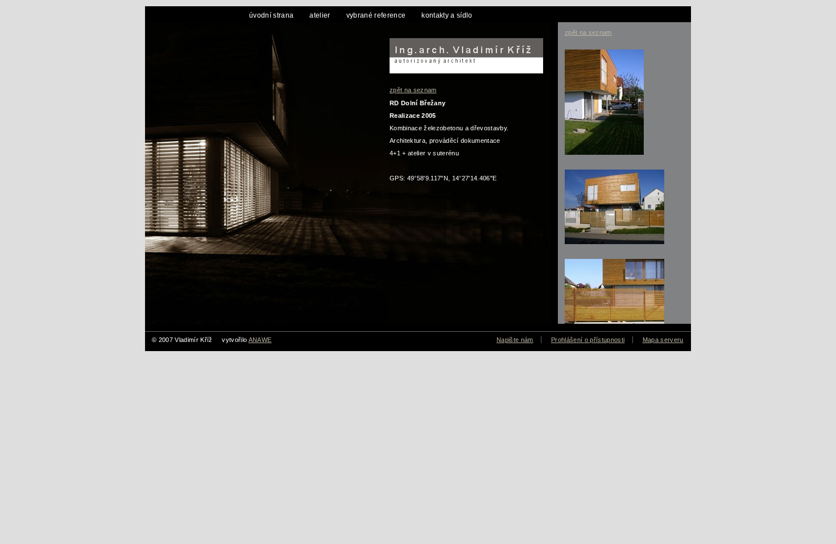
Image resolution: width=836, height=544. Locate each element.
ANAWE (260, 339)
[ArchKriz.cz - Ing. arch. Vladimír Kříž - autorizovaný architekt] (461, 52)
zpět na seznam (413, 89)
